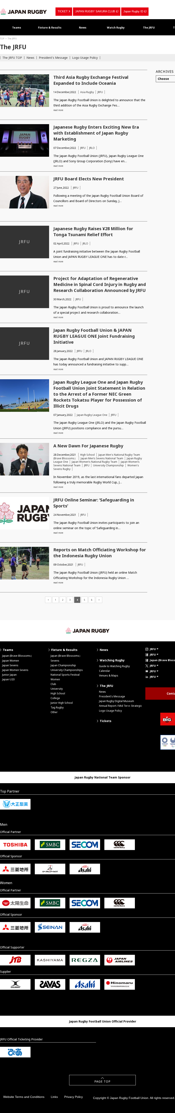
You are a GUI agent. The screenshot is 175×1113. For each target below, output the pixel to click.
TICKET (63, 11)
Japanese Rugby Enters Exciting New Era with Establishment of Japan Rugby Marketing (96, 133)
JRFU (100, 92)
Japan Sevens (10, 665)
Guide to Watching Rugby (114, 666)
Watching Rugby (112, 660)
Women (55, 679)
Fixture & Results (49, 27)
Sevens (55, 660)
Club (53, 684)
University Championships (67, 670)
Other (54, 712)
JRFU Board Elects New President (88, 179)
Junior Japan (9, 674)
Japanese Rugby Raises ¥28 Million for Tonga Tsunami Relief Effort (93, 231)
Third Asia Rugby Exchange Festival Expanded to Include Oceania (90, 80)
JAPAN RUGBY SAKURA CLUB (95, 11)
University (57, 689)
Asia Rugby (87, 92)
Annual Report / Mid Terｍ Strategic (120, 706)
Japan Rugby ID (133, 11)
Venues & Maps (108, 675)
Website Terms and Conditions (23, 1097)
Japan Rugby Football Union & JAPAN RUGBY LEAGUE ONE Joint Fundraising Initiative (94, 336)
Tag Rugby (57, 707)
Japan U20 (8, 679)
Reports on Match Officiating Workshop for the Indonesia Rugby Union (99, 553)
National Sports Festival (65, 674)
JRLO (92, 148)
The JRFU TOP (12, 58)
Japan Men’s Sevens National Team (102, 458)
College (55, 698)
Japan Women (10, 660)
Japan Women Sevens (15, 670)
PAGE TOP (102, 1081)
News (82, 27)
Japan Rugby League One (92, 415)
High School (87, 455)
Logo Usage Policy (85, 58)
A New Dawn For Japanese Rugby (88, 446)
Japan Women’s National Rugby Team (94, 462)
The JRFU (149, 27)
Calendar (104, 671)
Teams (16, 27)
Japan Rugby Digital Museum (116, 701)
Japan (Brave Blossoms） (17, 656)
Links (54, 1097)
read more (58, 110)
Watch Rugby (116, 27)
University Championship (108, 465)
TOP (2, 38)
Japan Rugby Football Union (23, 12)
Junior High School (62, 703)
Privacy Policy (73, 1097)
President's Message (53, 58)
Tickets (105, 721)
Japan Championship (63, 665)
